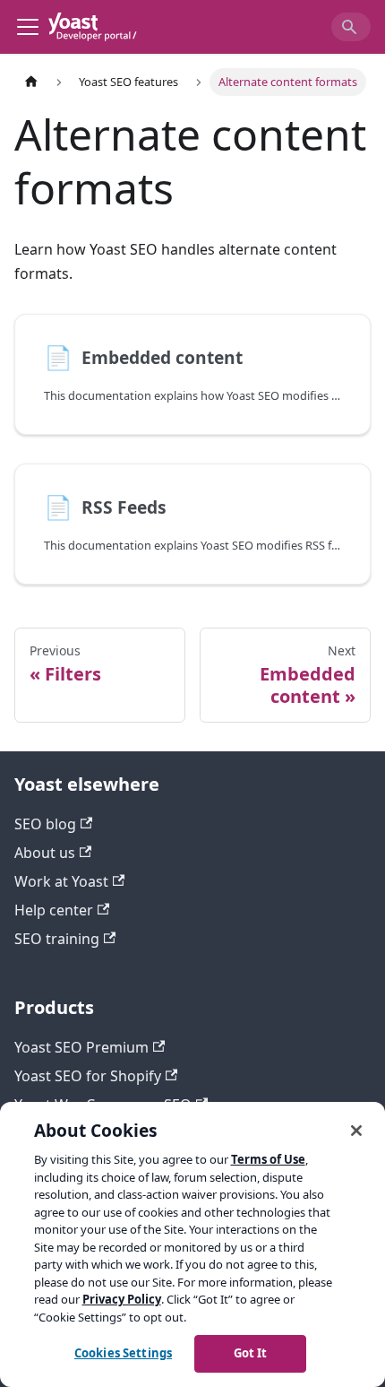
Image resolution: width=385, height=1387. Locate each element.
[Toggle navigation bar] (27, 26)
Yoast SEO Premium (81, 1047)
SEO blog (45, 824)
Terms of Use (268, 1159)
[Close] (356, 1130)
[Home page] (31, 82)
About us (44, 853)
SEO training (56, 939)
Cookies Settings (123, 1353)
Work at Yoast (61, 881)
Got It (251, 1353)
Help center (53, 910)
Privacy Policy (121, 1299)
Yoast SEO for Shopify (87, 1076)
